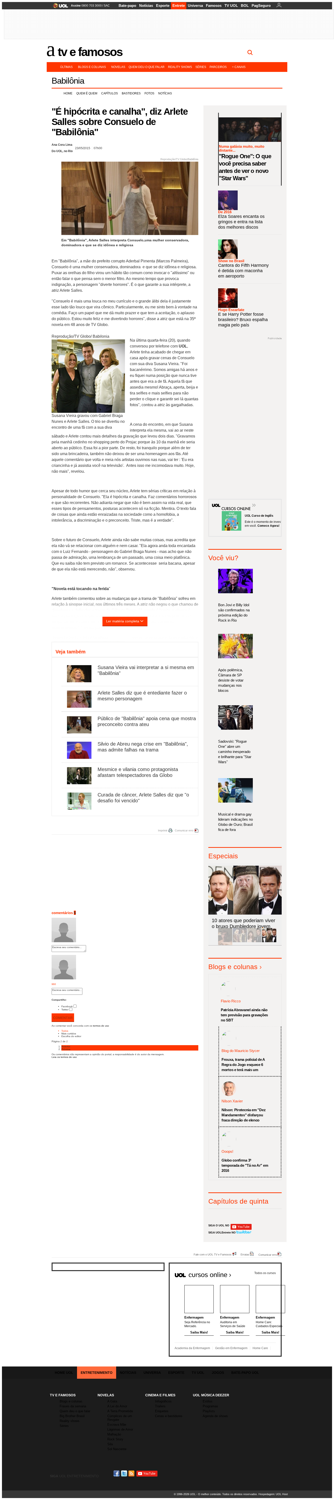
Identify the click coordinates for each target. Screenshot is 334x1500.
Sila (110, 1444)
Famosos (214, 5)
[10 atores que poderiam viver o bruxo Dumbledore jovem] (269, 941)
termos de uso (101, 1025)
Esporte (162, 5)
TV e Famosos (90, 51)
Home (68, 93)
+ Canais (238, 67)
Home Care (260, 1348)
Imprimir (162, 830)
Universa (195, 5)
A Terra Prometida (120, 1411)
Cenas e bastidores (168, 1416)
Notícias (146, 5)
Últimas (66, 67)
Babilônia (68, 80)
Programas (210, 1406)
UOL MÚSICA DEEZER (211, 1395)
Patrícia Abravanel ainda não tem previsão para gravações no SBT (244, 1015)
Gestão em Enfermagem (231, 1348)
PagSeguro (261, 5)
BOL (245, 5)
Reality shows (180, 67)
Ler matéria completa (122, 621)
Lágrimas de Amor (120, 1429)
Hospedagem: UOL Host (273, 1494)
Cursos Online (233, 502)
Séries (200, 67)
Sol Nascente (116, 1449)
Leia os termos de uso (64, 1057)
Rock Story (115, 1439)
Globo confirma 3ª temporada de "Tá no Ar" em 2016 (245, 1165)
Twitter (64, 1009)
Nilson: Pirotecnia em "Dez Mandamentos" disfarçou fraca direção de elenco (244, 1115)
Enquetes (161, 1411)
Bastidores (131, 93)
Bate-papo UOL (245, 1373)
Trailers (160, 1406)
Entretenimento (96, 1373)
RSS (131, 1473)
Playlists (209, 1411)
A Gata (112, 1401)
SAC (107, 5)
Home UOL (64, 1373)
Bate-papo (127, 5)
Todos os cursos (265, 1273)
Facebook (67, 1006)
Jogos (218, 1373)
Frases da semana (73, 1406)
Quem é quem (86, 93)
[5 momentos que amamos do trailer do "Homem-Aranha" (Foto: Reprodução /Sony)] (225, 941)
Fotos (149, 93)
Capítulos (109, 93)
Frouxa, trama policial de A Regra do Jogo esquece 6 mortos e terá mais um (243, 1064)
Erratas (245, 1254)
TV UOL (231, 5)
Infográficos (163, 1401)
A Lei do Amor (117, 1406)
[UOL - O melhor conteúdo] (59, 7)
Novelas (118, 67)
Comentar (63, 1018)
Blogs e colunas (92, 67)
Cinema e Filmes (160, 1395)
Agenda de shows (215, 1416)
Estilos (207, 1401)
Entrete (178, 5)
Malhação (114, 1434)
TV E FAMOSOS (63, 1395)
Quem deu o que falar (147, 67)
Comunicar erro (184, 830)
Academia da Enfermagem (192, 1348)
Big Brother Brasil (72, 1416)
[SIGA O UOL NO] (241, 1229)
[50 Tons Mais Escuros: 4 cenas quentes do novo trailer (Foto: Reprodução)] (254, 941)
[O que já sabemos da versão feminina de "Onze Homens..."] (240, 941)
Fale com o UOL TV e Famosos (213, 1254)
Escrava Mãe (116, 1424)
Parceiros (218, 67)
